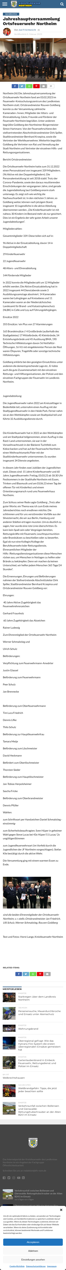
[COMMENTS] (50, 85)
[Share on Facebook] (15, 85)
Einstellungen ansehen (33, 1259)
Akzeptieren (33, 1242)
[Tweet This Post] (22, 85)
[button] (61, 1209)
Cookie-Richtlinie (17, 1266)
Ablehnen (33, 1251)
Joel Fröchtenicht (27, 29)
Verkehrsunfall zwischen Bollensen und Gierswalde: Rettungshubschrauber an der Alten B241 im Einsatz (38, 1193)
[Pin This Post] (36, 85)
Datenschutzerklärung (35, 1266)
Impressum (52, 1266)
